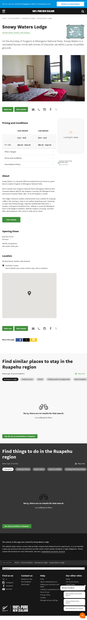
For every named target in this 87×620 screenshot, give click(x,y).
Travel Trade (70, 584)
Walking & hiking (23, 469)
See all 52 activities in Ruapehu (17, 526)
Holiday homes (27, 379)
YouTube (9, 589)
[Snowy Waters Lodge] (75, 31)
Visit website (21, 109)
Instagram (9, 583)
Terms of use (44, 592)
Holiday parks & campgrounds (59, 379)
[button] (3, 11)
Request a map (26, 579)
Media (68, 579)
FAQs (42, 579)
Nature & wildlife (55, 469)
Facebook (9, 586)
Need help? (25, 584)
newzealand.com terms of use (53, 551)
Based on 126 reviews (63, 164)
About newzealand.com (48, 582)
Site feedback (26, 582)
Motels (40, 379)
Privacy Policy (45, 595)
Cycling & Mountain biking (75, 469)
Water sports (39, 469)
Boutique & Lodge (10, 379)
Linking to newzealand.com (50, 589)
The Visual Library (72, 582)
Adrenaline (8, 469)
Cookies (43, 598)
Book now (8, 109)
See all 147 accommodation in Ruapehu (20, 436)
